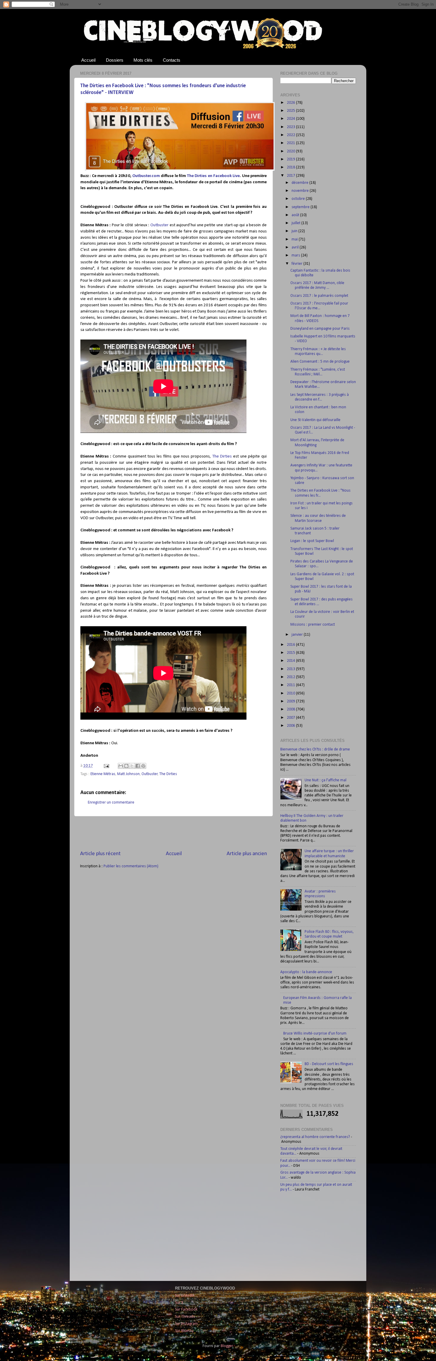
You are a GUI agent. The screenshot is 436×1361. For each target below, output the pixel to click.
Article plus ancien (247, 854)
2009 (291, 701)
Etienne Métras (102, 774)
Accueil (88, 60)
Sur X (179, 1303)
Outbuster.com (146, 176)
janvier (298, 635)
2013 (291, 669)
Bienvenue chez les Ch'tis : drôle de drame (315, 749)
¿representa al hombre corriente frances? (315, 1137)
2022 (291, 135)
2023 (291, 127)
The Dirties (222, 456)
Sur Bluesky (184, 1331)
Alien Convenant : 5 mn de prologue (320, 362)
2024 (291, 119)
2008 (291, 709)
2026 (291, 103)
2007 (291, 718)
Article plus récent (100, 854)
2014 (291, 661)
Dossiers (114, 60)
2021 (291, 143)
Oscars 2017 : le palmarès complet (319, 296)
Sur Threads (185, 1317)
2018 (291, 167)
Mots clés (142, 60)
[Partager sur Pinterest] (143, 766)
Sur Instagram (186, 1324)
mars (296, 255)
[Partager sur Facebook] (138, 766)
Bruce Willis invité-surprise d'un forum (314, 1033)
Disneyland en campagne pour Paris (320, 329)
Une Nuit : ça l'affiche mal (325, 780)
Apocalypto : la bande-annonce (306, 972)
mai (295, 239)
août (296, 215)
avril (296, 247)
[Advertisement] (173, 833)
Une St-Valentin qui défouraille (315, 420)
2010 (291, 693)
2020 (291, 151)
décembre (300, 183)
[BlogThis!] (126, 766)
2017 (291, 176)
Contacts (171, 60)
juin (295, 231)
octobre (299, 199)
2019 (291, 159)
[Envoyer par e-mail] (121, 766)
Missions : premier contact (312, 625)
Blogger (227, 1346)
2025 (291, 111)
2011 (291, 685)
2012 (291, 677)
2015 (291, 653)
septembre (301, 207)
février (297, 264)
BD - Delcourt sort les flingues (329, 1064)
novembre (301, 191)
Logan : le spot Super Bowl (312, 541)
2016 (291, 645)
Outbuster (159, 225)
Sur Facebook (186, 1309)
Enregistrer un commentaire (111, 802)
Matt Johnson (128, 774)
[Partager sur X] (132, 766)
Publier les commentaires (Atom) (131, 866)
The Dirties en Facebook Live (213, 176)
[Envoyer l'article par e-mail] (106, 766)
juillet (296, 223)
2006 (291, 726)
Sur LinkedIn (185, 1296)
